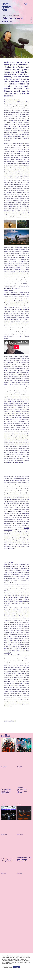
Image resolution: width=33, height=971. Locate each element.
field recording (21, 391)
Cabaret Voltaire (16, 147)
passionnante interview (19, 126)
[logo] (6, 6)
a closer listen (19, 546)
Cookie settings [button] (7, 967)
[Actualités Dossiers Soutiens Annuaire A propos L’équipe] (16, 3)
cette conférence (9, 393)
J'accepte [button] (16, 967)
